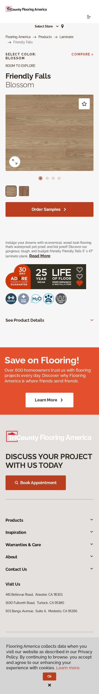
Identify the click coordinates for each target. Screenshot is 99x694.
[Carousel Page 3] (53, 178)
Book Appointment (38, 482)
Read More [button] (39, 255)
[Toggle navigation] (88, 16)
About (11, 556)
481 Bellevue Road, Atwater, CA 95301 (34, 594)
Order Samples (46, 209)
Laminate (66, 37)
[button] (47, 26)
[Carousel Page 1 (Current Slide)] (40, 178)
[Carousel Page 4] (59, 178)
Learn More (46, 400)
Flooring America (18, 37)
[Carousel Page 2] (47, 178)
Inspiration (16, 532)
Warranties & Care (23, 544)
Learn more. (68, 667)
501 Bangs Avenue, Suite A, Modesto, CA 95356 (41, 611)
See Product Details (25, 320)
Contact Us (16, 569)
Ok (49, 676)
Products (45, 37)
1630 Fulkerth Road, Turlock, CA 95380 (35, 603)
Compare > (82, 54)
